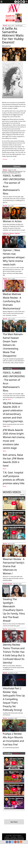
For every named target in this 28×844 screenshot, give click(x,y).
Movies (5, 25)
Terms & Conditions (17, 835)
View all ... (22, 494)
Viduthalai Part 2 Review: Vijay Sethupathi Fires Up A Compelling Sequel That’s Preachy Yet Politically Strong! (14, 699)
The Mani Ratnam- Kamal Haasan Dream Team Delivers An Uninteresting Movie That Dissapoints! (13, 345)
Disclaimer (7, 837)
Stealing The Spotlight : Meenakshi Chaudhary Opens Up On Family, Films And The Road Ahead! (14, 610)
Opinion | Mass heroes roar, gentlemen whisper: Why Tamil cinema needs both (14, 257)
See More (14, 822)
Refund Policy (20, 837)
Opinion (17, 233)
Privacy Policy (13, 837)
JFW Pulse (6, 233)
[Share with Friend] (18, 842)
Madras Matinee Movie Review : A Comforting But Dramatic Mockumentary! (12, 301)
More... (10, 399)
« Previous (4, 159)
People (10, 584)
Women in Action (12, 221)
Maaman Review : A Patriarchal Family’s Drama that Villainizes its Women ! (13, 566)
